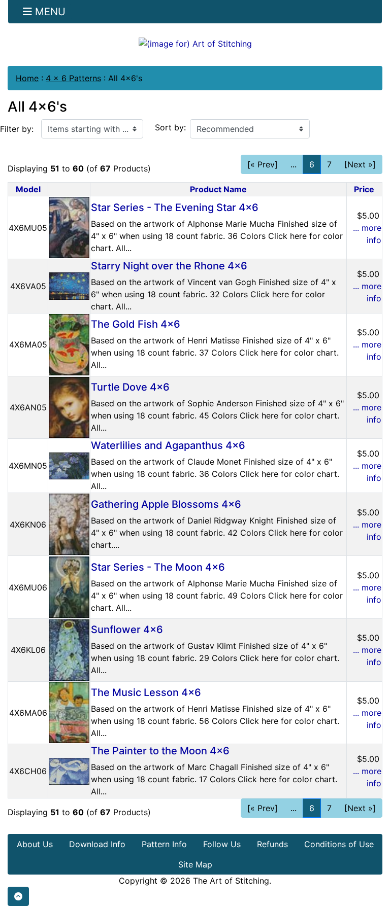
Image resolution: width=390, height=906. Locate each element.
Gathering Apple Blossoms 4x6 (166, 504)
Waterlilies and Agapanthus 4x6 (168, 445)
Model (28, 189)
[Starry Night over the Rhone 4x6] (69, 285)
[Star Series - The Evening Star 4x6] (69, 227)
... (293, 164)
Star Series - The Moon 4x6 (158, 567)
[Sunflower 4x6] (69, 649)
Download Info (97, 844)
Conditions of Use (339, 844)
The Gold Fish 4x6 (135, 324)
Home (27, 78)
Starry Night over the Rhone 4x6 (169, 266)
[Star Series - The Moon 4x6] (69, 586)
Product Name (218, 189)
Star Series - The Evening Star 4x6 (174, 207)
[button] (18, 896)
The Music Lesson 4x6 (146, 692)
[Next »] (360, 164)
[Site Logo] (195, 43)
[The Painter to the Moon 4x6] (69, 770)
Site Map (195, 864)
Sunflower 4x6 (127, 629)
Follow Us (222, 844)
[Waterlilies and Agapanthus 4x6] (69, 465)
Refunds (272, 844)
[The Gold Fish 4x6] (69, 344)
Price (364, 189)
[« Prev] (262, 164)
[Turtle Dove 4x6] (69, 406)
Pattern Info (164, 844)
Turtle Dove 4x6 (130, 387)
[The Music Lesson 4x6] (69, 712)
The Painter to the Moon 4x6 (160, 751)
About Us (35, 844)
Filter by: (17, 129)
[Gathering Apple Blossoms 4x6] (69, 523)
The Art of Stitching (231, 881)
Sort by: (170, 127)
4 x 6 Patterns (73, 78)
